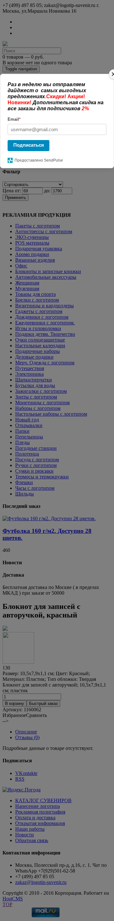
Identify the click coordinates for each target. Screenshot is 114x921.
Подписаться (28, 145)
